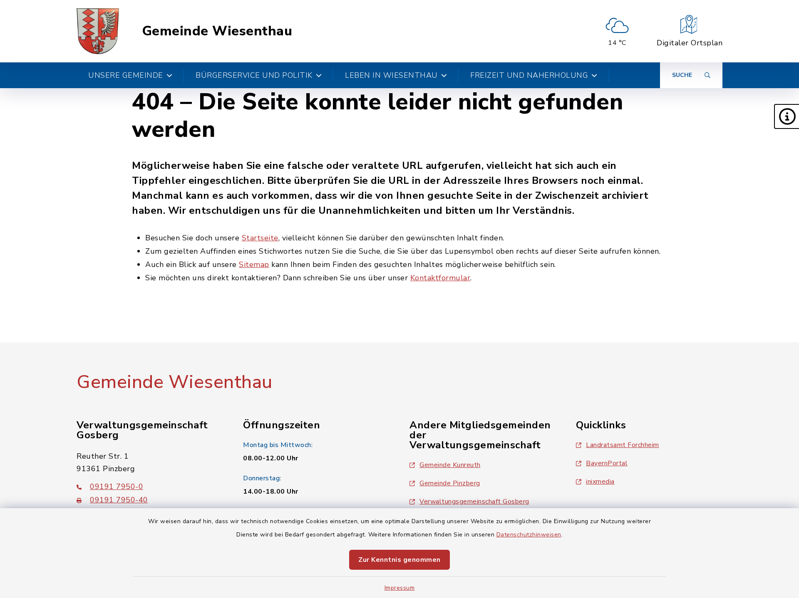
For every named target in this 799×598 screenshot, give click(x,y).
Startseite (260, 238)
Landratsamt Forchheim (622, 445)
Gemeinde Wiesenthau (217, 31)
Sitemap (254, 264)
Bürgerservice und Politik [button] (254, 75)
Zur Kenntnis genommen (399, 559)
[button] (786, 116)
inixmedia (600, 481)
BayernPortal (607, 463)
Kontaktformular (440, 278)
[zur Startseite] (98, 31)
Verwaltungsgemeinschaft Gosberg (474, 501)
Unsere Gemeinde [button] (125, 75)
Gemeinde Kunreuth (450, 465)
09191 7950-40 (119, 500)
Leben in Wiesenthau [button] (391, 75)
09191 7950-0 (116, 487)
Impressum (400, 588)
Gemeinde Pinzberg (449, 483)
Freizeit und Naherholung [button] (529, 75)
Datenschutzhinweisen (528, 535)
